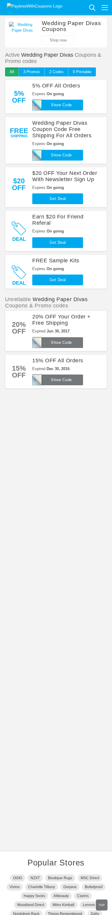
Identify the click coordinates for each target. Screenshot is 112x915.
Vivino (15, 887)
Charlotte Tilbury (41, 887)
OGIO (17, 878)
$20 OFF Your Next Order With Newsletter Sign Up (64, 176)
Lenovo (89, 905)
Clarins (83, 896)
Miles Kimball (63, 905)
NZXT (35, 878)
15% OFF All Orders (57, 360)
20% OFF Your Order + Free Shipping (61, 320)
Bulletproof (93, 887)
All (12, 72)
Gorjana (69, 887)
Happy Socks (34, 896)
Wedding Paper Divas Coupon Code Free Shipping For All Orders (61, 129)
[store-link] (22, 30)
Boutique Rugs (60, 878)
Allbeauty (61, 896)
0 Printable (82, 72)
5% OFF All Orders (56, 86)
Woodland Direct (30, 905)
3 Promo (31, 72)
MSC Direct (90, 878)
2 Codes (56, 72)
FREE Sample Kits (55, 261)
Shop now (58, 40)
